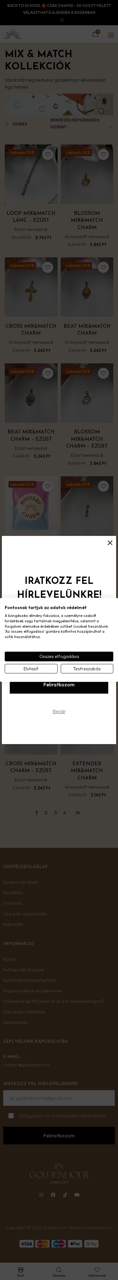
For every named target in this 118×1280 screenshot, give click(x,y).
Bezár (59, 711)
